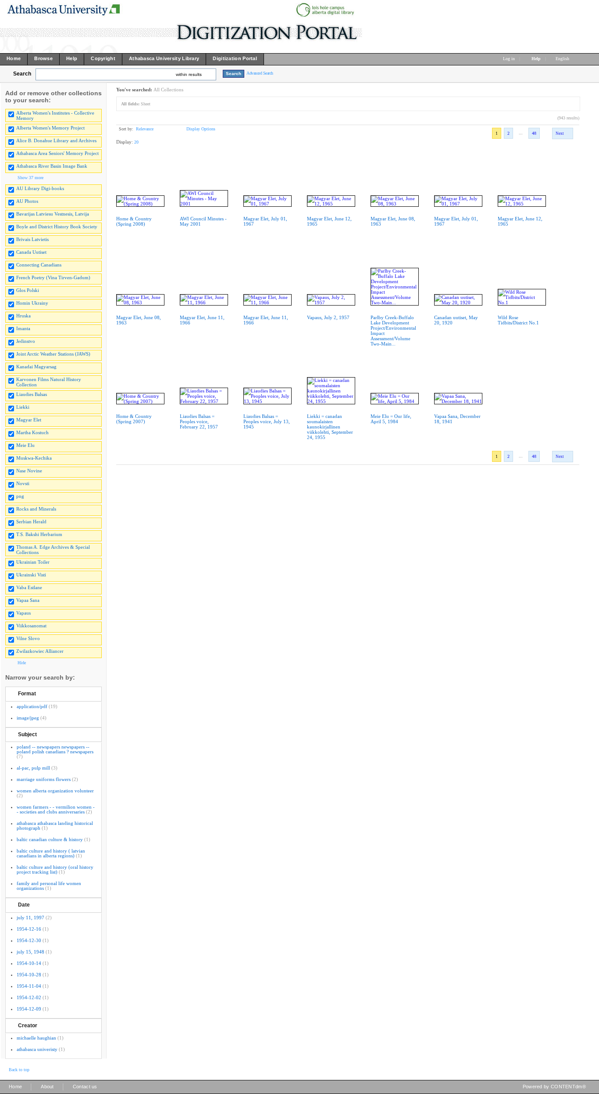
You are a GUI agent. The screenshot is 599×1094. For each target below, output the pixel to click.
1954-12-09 (29, 1008)
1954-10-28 (29, 974)
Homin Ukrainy (32, 303)
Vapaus (23, 612)
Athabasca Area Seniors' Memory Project (57, 153)
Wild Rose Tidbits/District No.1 (518, 320)
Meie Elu (25, 445)
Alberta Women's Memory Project (50, 127)
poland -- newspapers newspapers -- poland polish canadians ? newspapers (55, 749)
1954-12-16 (29, 929)
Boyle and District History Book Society (56, 226)
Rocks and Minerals (36, 508)
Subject (27, 734)
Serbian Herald (31, 521)
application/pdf (32, 706)
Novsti (22, 483)
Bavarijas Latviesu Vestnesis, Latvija (52, 213)
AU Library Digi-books (40, 188)
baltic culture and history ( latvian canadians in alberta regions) (51, 853)
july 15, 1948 (30, 951)
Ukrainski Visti (31, 574)
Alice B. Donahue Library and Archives (56, 140)
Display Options (200, 128)
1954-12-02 (29, 997)
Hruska (23, 315)
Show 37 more (30, 177)
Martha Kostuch (32, 432)
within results (189, 74)
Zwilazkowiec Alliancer (40, 651)
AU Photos (27, 201)
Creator (27, 1025)
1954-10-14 (29, 963)
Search (22, 74)
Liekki (22, 407)
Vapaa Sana (27, 600)
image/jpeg (28, 717)
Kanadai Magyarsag (36, 366)
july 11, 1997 (30, 917)
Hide (22, 662)
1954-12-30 (29, 940)
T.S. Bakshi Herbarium (39, 534)
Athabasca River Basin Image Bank (51, 166)
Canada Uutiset (31, 252)
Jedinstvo (25, 341)
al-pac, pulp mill (33, 767)
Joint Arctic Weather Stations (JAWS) (53, 353)
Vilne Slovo (28, 638)
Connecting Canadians (38, 264)
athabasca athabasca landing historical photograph (55, 825)
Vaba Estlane (29, 587)
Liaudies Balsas (31, 394)
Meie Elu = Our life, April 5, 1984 (391, 419)
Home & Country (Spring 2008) (134, 221)
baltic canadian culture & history (50, 839)
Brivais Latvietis (32, 239)
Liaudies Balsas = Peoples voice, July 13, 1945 (266, 421)
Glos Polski (27, 290)
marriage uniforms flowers (44, 779)
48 (534, 133)
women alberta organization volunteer (55, 790)
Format (27, 694)
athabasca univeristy (37, 1049)
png (20, 496)
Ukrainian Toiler (33, 562)
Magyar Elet (28, 419)
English (563, 58)
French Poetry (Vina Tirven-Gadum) (53, 277)
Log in (509, 58)
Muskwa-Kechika (34, 458)
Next (560, 133)
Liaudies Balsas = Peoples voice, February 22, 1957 (199, 421)
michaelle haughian (36, 1037)
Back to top (19, 1069)
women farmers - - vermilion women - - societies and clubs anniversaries (56, 809)
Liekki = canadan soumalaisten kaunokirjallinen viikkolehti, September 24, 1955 (330, 427)
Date (24, 905)
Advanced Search (259, 73)
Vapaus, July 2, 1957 (328, 317)
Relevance (144, 128)
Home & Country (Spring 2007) (134, 419)
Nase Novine (29, 470)
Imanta (23, 328)
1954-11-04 (29, 986)
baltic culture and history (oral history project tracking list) (55, 869)
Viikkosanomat (31, 625)
